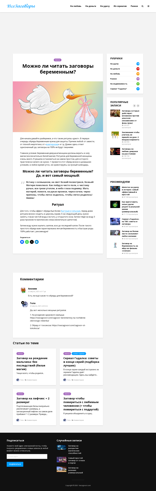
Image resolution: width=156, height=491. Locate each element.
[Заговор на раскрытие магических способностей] (61, 447)
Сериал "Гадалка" (79, 353)
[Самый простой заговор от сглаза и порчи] (61, 459)
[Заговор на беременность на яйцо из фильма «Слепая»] (115, 245)
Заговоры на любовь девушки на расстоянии (130, 151)
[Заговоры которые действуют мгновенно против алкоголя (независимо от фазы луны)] (115, 113)
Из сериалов (120, 6)
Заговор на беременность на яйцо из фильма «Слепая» (130, 247)
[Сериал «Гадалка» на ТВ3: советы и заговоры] (115, 221)
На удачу (105, 6)
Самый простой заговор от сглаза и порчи (76, 460)
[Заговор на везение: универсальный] (61, 469)
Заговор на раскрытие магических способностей (74, 449)
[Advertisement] (78, 33)
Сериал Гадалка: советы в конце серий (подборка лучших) (81, 361)
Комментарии (32, 380)
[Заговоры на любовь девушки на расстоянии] (115, 151)
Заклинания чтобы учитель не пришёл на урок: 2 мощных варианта (130, 136)
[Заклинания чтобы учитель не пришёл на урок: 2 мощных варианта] (115, 134)
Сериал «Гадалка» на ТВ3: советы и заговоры (130, 221)
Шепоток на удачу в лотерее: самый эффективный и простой (130, 191)
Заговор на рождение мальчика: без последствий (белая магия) (31, 363)
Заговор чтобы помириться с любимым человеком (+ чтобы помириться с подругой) (81, 403)
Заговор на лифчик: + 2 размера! (32, 400)
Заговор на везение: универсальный (75, 470)
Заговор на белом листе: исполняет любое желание (130, 233)
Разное (134, 6)
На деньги (90, 6)
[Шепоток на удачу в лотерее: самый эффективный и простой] (115, 188)
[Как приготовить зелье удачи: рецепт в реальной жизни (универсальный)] (115, 204)
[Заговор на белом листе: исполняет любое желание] (115, 232)
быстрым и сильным (70, 211)
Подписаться (15, 464)
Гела (22, 380)
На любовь (75, 6)
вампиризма (52, 144)
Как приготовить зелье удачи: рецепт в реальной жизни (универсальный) (131, 207)
